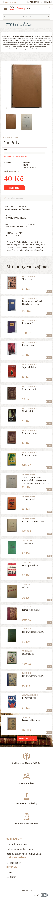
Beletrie (25, 23)
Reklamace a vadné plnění (20, 848)
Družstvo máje (24, 209)
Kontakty (11, 876)
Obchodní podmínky (17, 844)
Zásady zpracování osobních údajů (24, 853)
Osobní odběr (14, 862)
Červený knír (21, 8)
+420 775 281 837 (11, 2)
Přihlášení (48, 2)
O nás (10, 871)
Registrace (34, 2)
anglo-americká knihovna (14, 227)
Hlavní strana (9, 23)
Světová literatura (30, 168)
